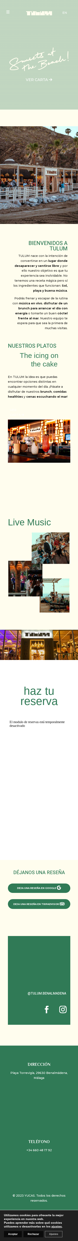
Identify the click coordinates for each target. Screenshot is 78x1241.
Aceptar (13, 1234)
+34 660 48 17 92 (39, 1150)
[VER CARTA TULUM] (39, 462)
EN (64, 13)
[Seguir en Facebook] (47, 1009)
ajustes (56, 1226)
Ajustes (53, 1234)
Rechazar (33, 1234)
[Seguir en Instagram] (63, 1009)
